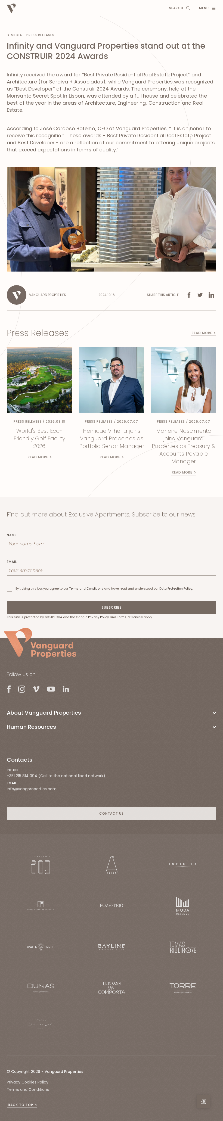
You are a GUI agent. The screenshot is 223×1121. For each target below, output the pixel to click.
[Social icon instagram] (21, 689)
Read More (202, 333)
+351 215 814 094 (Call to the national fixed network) (56, 776)
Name (12, 535)
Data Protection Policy (175, 588)
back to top (20, 1105)
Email (12, 561)
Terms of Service (130, 617)
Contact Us (111, 813)
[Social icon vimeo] (36, 689)
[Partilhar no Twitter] (200, 295)
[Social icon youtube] (51, 689)
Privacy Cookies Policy (27, 1082)
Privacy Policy (98, 617)
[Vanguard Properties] (40, 643)
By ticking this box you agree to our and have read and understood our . (104, 588)
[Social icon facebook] (9, 689)
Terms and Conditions (86, 588)
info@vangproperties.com (32, 789)
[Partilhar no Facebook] (189, 295)
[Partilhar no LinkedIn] (211, 295)
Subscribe (112, 607)
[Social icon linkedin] (66, 689)
